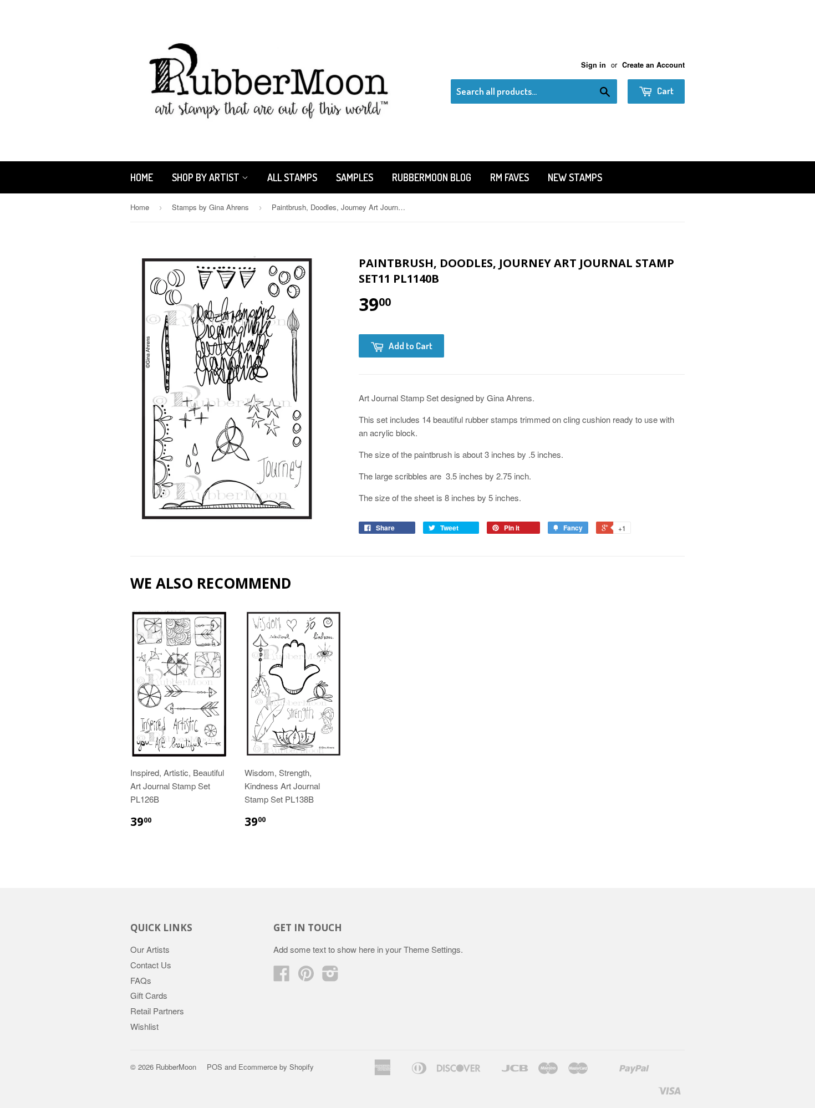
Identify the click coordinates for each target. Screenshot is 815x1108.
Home (141, 177)
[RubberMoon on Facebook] (281, 976)
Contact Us (150, 965)
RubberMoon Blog (431, 177)
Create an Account (653, 65)
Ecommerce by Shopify (276, 1066)
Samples (354, 177)
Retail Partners (157, 1011)
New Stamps (575, 177)
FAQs (140, 980)
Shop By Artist (207, 177)
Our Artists (150, 949)
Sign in (593, 65)
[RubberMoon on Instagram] (330, 976)
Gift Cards (148, 995)
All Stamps (292, 177)
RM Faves (509, 177)
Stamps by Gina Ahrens (210, 207)
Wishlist (144, 1026)
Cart (664, 90)
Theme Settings (432, 949)
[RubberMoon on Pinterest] (306, 976)
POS (214, 1066)
